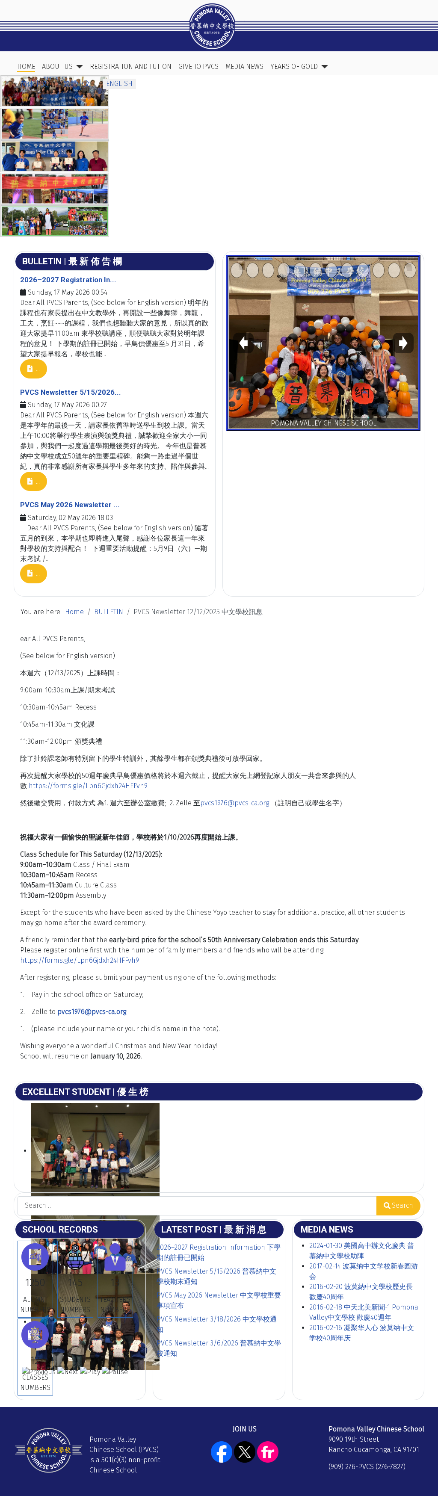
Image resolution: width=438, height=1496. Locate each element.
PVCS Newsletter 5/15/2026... (70, 392)
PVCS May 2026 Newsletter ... (70, 504)
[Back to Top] (423, 1480)
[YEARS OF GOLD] (323, 67)
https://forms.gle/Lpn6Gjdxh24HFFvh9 (88, 786)
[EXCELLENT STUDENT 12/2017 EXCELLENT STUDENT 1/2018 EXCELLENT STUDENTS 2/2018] (219, 1146)
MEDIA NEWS (244, 66)
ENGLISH (119, 84)
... (37, 369)
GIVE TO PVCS (198, 66)
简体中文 (34, 84)
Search (402, 1205)
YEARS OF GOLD (294, 66)
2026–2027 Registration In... (68, 279)
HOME (26, 66)
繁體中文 (77, 84)
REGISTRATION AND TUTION (131, 66)
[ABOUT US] (78, 67)
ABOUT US (57, 66)
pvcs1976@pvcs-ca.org (234, 803)
